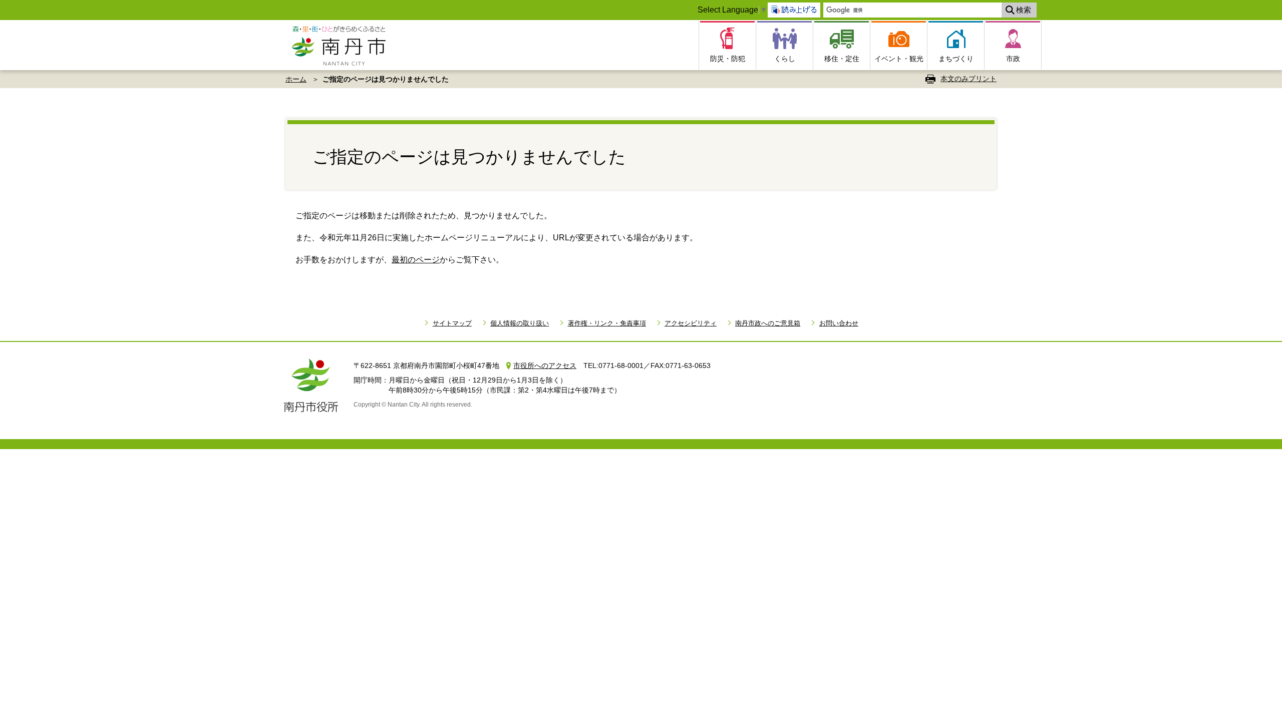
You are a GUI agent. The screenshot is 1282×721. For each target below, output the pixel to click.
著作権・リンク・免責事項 (607, 323)
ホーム (295, 79)
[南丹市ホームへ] (341, 45)
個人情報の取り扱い (519, 323)
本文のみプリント (968, 79)
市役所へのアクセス (544, 366)
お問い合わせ (838, 323)
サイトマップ (452, 323)
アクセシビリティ (691, 323)
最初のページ (416, 259)
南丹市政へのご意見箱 (767, 323)
